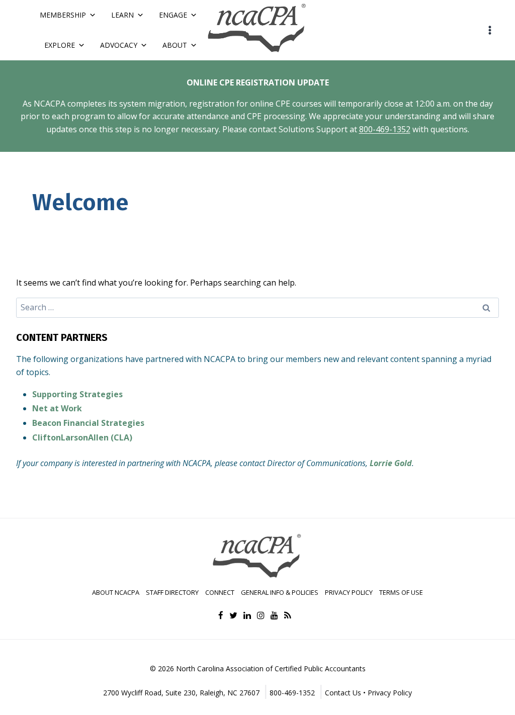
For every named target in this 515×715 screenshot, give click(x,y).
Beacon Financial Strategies (88, 422)
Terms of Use (401, 592)
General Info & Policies (279, 592)
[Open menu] (489, 30)
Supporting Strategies (77, 394)
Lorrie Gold (391, 463)
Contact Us (343, 692)
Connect (219, 592)
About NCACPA (115, 592)
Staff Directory (172, 592)
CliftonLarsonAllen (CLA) (82, 437)
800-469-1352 (384, 129)
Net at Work (57, 408)
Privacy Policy (349, 592)
